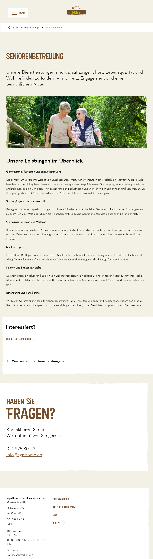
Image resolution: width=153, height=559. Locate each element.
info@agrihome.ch (24, 454)
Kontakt (57, 522)
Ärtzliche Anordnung (64, 507)
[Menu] (14, 13)
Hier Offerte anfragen (18, 338)
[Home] (76, 10)
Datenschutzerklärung (20, 554)
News (55, 515)
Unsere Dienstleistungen (28, 27)
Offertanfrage (61, 499)
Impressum (13, 550)
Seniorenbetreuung (54, 27)
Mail (10, 524)
